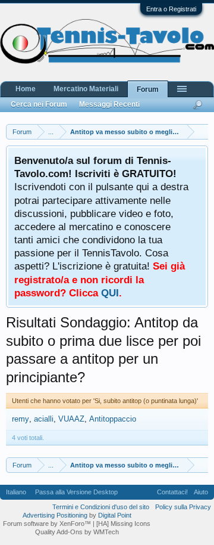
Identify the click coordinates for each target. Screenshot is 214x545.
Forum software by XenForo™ (48, 523)
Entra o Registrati (171, 9)
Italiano (16, 492)
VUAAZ (71, 418)
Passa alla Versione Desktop (76, 492)
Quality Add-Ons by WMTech (77, 531)
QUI (110, 293)
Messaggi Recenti (109, 104)
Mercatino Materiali (86, 89)
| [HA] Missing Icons (121, 523)
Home (25, 89)
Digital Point (114, 515)
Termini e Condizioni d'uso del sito (100, 506)
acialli (44, 418)
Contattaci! (172, 492)
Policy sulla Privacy (183, 506)
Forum (148, 89)
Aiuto (201, 492)
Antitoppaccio (112, 418)
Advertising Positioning (55, 515)
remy (20, 418)
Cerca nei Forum (39, 104)
